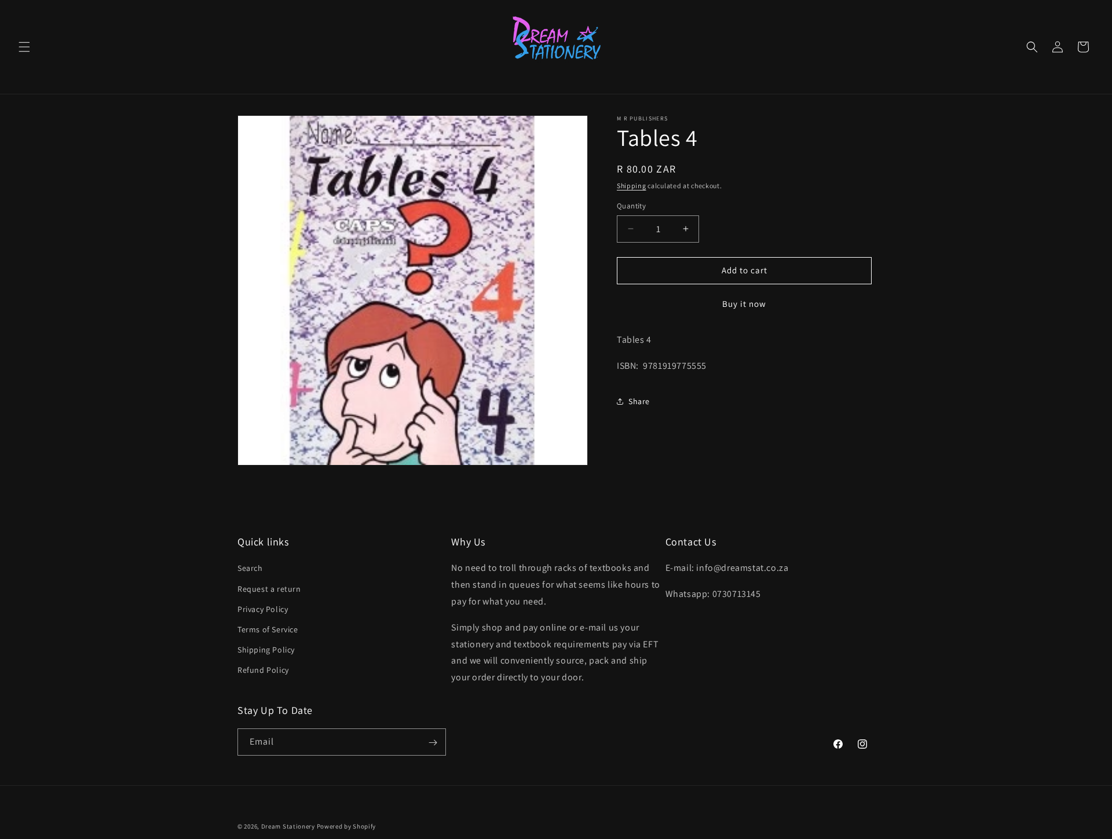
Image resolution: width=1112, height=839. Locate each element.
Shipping (631, 185)
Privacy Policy (262, 609)
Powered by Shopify (346, 826)
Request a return (269, 589)
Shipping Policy (266, 649)
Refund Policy (263, 670)
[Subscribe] (432, 742)
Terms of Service (267, 629)
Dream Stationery (288, 826)
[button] (24, 47)
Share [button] (639, 401)
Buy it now (744, 303)
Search (250, 568)
